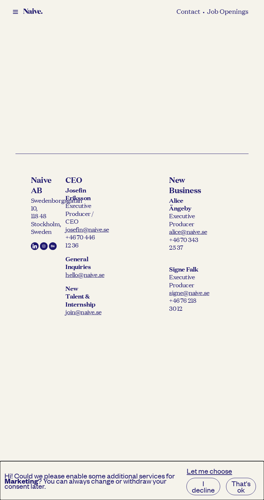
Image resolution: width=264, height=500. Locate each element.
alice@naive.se (188, 231)
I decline (203, 486)
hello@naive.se (84, 274)
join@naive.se (83, 312)
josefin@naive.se (87, 229)
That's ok (240, 486)
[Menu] (15, 12)
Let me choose (209, 470)
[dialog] (132, 480)
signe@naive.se (189, 292)
